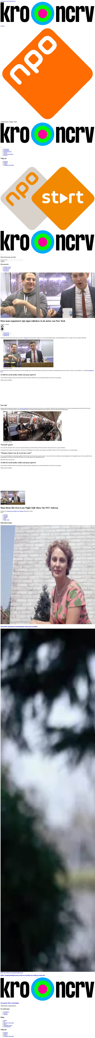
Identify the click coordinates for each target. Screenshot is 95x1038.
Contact (5, 1020)
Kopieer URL (6, 519)
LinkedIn (5, 517)
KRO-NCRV (6, 332)
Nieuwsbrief (6, 270)
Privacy (5, 1024)
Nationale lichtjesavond (12, 972)
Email (4, 518)
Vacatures (5, 1014)
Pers (4, 1021)
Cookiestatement (7, 1026)
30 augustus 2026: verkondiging (10, 1003)
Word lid (2, 26)
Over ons (5, 1013)
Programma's (6, 334)
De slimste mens (7, 268)
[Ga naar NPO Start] (47, 229)
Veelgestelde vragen (7, 1025)
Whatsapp (5, 516)
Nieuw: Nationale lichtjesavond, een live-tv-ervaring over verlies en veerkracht (23, 975)
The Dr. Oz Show (24, 408)
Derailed (26, 337)
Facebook (5, 514)
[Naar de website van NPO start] (47, 120)
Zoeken (2, 259)
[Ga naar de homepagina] (47, 24)
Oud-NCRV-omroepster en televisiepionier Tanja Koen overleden (19, 626)
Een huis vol (6, 269)
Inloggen (11, 121)
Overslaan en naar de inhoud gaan (8, 1)
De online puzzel (7, 267)
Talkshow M (6, 335)
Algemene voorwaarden (8, 1022)
